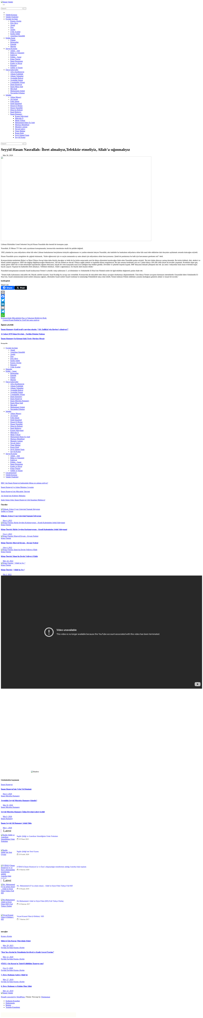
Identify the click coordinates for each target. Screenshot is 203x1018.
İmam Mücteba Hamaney (19, 401)
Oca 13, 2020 (8, 968)
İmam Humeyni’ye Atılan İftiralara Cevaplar (17, 487)
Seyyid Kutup (20, 137)
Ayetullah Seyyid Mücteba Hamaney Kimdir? (19, 801)
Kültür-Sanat (10, 38)
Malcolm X (19, 118)
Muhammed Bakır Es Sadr (25, 123)
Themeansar (45, 997)
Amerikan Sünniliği (17, 36)
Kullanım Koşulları (13, 1001)
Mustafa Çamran (21, 127)
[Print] (101, 292)
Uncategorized (11, 473)
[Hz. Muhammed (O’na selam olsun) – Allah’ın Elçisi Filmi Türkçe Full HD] (8, 891)
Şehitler (8, 95)
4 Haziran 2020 (24, 870)
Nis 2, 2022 (7, 574)
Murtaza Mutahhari (22, 125)
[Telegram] (101, 311)
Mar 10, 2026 (8, 805)
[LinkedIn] (101, 304)
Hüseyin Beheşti (16, 110)
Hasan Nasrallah (16, 108)
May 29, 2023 (8, 945)
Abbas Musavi (15, 97)
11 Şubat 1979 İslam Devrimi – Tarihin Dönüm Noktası (23, 334)
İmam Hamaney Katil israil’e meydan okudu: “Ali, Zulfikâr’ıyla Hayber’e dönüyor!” (34, 329)
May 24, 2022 (8, 561)
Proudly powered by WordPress (13, 997)
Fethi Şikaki (14, 101)
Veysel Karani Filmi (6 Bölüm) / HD (30, 916)
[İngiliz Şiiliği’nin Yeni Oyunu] (8, 856)
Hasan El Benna (16, 106)
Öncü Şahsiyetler (12, 70)
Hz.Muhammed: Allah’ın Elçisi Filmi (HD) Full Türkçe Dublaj (40, 901)
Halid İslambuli (16, 104)
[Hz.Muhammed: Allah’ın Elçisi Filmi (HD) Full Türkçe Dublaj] (8, 906)
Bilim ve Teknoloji (17, 53)
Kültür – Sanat (11, 371)
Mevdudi (13, 89)
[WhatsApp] (101, 315)
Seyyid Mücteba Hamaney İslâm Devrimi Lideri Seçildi (23, 812)
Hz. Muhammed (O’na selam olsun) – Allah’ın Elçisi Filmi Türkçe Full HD (45, 886)
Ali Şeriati (14, 99)
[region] (101, 734)
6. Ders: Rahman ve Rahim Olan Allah (16, 986)
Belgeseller (14, 42)
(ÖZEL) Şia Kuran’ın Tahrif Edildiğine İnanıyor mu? (22, 964)
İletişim (8, 1005)
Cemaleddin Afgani (17, 82)
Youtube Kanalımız (13, 1007)
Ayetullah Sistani (16, 80)
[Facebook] (101, 296)
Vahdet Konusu (11, 15)
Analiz (12, 30)
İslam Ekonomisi (16, 61)
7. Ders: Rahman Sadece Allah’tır (14, 975)
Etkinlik (13, 44)
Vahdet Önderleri (12, 17)
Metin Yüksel (20, 120)
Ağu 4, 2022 (7, 548)
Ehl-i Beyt (14, 23)
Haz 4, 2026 (7, 794)
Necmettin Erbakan (17, 93)
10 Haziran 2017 (24, 904)
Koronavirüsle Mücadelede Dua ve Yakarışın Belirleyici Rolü (24, 318)
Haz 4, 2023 (7, 521)
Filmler (13, 40)
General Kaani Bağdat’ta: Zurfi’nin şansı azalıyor (20, 320)
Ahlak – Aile (15, 51)
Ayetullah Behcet (16, 78)
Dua (12, 27)
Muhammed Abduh (17, 91)
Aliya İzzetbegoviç (17, 72)
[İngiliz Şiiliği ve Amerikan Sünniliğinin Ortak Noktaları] (8, 841)
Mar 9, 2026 (7, 817)
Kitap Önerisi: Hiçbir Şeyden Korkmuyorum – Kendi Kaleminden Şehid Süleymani (34, 529)
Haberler (9, 369)
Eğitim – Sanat (15, 57)
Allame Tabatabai (16, 76)
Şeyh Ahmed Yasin (22, 135)
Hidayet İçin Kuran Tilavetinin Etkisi (16, 941)
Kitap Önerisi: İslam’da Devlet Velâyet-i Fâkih (19, 556)
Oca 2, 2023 (7, 534)
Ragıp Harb (19, 133)
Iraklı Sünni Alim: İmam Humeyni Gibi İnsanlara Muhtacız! (23, 500)
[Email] (101, 307)
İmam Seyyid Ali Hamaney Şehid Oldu (16, 823)
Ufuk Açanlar (15, 32)
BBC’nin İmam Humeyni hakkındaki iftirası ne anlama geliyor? (24, 483)
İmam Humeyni (16, 85)
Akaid (12, 25)
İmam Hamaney (16, 114)
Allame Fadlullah (16, 74)
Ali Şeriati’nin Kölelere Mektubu (13, 496)
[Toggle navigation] (4, 4)
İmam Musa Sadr (16, 87)
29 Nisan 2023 (24, 839)
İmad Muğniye (15, 112)
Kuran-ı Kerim (15, 21)
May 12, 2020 (8, 957)
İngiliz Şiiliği (15, 34)
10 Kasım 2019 (24, 889)
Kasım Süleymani (21, 116)
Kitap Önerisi (15, 59)
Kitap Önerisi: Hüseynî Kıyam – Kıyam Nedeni (19, 543)
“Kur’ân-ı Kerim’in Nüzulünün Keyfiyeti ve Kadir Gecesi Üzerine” (27, 952)
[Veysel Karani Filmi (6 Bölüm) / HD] (8, 921)
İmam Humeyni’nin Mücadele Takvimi (15, 491)
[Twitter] (101, 300)
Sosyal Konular (11, 49)
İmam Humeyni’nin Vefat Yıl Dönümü (16, 789)
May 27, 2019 (8, 980)
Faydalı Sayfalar (12, 19)
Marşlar (13, 46)
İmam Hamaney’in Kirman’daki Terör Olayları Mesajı (22, 339)
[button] (1, 6)
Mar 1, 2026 (7, 828)
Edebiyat (13, 55)
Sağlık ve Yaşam (16, 68)
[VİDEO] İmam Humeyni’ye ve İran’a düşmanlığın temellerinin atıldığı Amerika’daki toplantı (51, 867)
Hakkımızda (10, 1003)
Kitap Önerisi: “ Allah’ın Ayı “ (13, 570)
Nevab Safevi (20, 129)
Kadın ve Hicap (16, 63)
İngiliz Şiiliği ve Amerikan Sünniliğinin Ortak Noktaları (37, 836)
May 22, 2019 (8, 991)
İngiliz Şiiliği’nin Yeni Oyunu (28, 852)
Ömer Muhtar (20, 131)
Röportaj (13, 65)
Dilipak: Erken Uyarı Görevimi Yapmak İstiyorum (21, 516)
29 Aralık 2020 (24, 854)
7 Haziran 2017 (24, 919)
